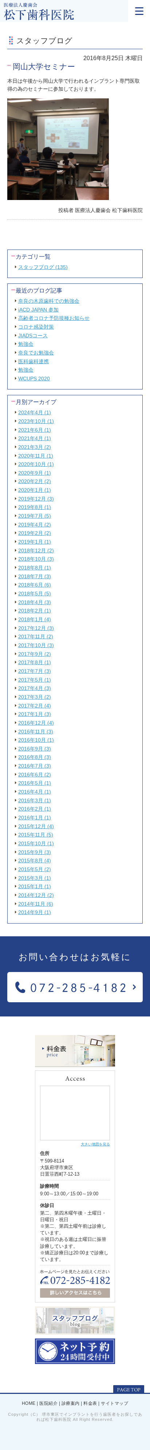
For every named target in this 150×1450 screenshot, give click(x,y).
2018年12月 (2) (36, 550)
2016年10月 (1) (36, 740)
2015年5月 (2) (34, 869)
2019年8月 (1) (34, 507)
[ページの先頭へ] (128, 1389)
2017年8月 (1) (34, 662)
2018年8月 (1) (34, 568)
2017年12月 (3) (36, 628)
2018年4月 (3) (34, 602)
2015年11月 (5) (35, 835)
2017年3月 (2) (34, 697)
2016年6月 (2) (34, 774)
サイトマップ (114, 1403)
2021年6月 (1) (34, 430)
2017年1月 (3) (34, 714)
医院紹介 (48, 1403)
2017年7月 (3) (34, 671)
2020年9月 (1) (34, 473)
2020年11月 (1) (35, 456)
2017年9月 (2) (34, 654)
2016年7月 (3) (34, 766)
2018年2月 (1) (34, 611)
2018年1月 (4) (34, 619)
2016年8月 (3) (34, 757)
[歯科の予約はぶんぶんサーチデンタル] (75, 1361)
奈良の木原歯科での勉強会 (48, 301)
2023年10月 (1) (36, 421)
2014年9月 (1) (34, 912)
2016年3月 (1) (34, 800)
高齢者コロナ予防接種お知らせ (54, 318)
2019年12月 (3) (36, 499)
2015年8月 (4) (34, 860)
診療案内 (71, 1403)
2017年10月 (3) (36, 645)
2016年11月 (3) (35, 731)
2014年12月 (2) (36, 895)
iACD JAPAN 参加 (38, 310)
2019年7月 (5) (34, 516)
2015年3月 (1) (34, 878)
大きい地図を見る (95, 1144)
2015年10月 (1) (36, 843)
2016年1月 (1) (34, 817)
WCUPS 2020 (34, 378)
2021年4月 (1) (34, 438)
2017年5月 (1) (34, 680)
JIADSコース (33, 335)
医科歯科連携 (33, 361)
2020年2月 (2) (34, 481)
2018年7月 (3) (34, 576)
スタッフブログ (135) (43, 267)
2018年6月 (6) (34, 585)
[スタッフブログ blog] (75, 1332)
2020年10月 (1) (36, 464)
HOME (29, 1403)
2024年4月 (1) (34, 412)
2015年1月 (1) (34, 886)
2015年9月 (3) (34, 852)
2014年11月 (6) (35, 904)
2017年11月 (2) (35, 636)
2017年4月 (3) (34, 688)
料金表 (90, 1403)
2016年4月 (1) (34, 792)
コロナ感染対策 (36, 327)
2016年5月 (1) (34, 783)
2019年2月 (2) (34, 533)
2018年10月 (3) (36, 559)
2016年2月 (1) (34, 809)
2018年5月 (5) (34, 593)
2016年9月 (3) (34, 749)
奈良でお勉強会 (36, 353)
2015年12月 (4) (36, 826)
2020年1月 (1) (34, 490)
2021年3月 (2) (34, 447)
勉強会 (25, 344)
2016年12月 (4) (36, 723)
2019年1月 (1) (34, 542)
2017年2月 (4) (34, 706)
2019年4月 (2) (34, 525)
